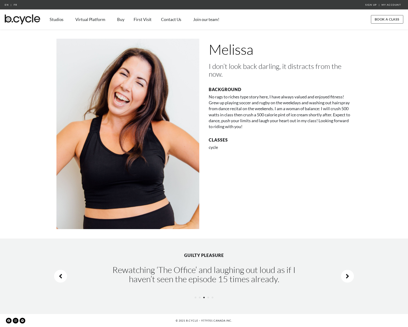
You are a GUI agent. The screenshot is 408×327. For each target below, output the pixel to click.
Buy (120, 19)
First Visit (143, 19)
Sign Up (371, 4)
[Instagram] (15, 320)
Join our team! (206, 19)
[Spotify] (22, 320)
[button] (195, 297)
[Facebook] (9, 320)
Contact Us (171, 19)
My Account (391, 4)
